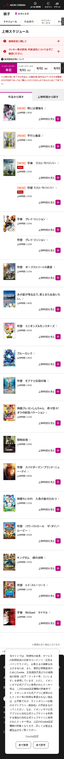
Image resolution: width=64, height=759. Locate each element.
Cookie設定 (32, 736)
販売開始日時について (14, 59)
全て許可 (41, 745)
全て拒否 (23, 745)
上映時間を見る (46, 177)
